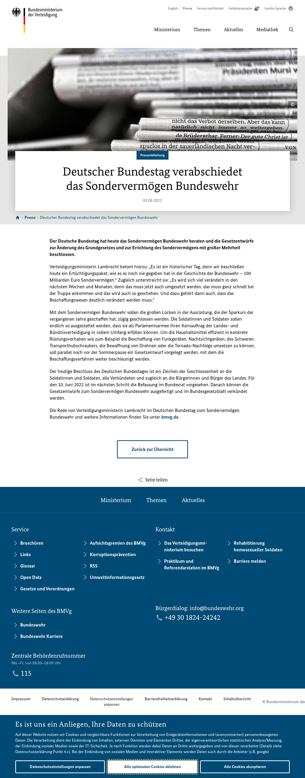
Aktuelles (193, 500)
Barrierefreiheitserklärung (166, 698)
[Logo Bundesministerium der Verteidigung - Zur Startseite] (37, 20)
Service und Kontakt (210, 8)
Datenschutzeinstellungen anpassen (111, 701)
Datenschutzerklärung (60, 698)
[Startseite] (17, 217)
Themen (156, 500)
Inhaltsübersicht (237, 698)
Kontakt (205, 698)
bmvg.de (169, 417)
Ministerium (116, 500)
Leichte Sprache (275, 8)
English (173, 8)
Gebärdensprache (240, 8)
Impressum (20, 698)
